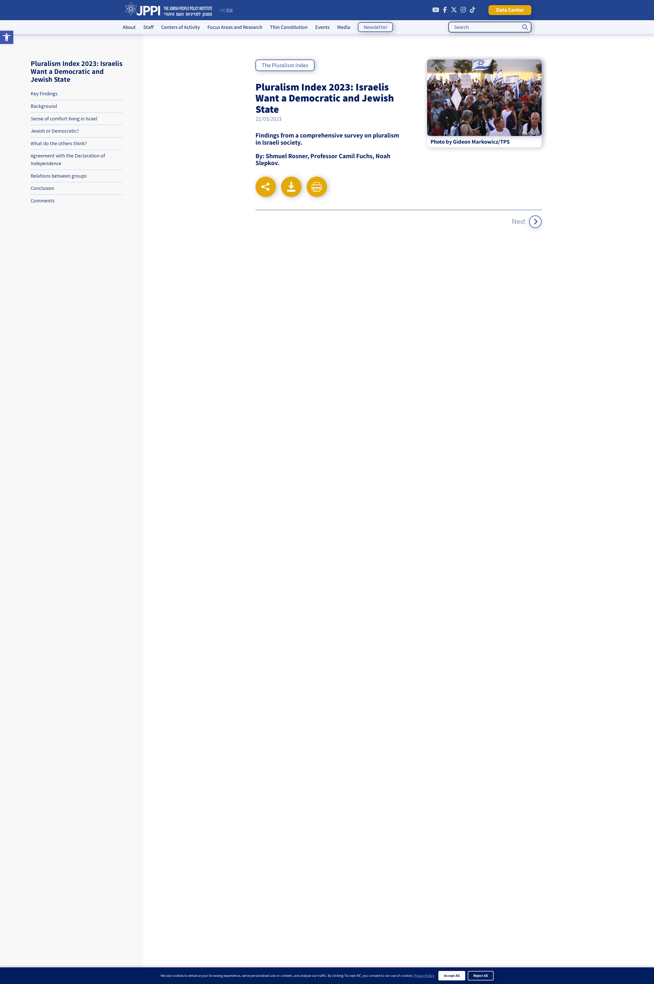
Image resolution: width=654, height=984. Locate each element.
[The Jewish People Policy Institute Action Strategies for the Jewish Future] (169, 10)
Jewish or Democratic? (55, 131)
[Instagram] (463, 10)
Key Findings (44, 93)
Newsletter (375, 27)
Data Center (510, 9)
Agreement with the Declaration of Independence (68, 159)
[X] (454, 10)
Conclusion (42, 188)
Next (518, 221)
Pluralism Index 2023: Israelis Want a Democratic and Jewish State (76, 71)
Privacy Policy (424, 975)
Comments (42, 200)
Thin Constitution (289, 27)
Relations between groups (59, 176)
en (230, 10)
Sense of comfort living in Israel (64, 118)
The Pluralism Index (285, 65)
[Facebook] (445, 10)
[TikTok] (472, 10)
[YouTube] (435, 10)
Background (44, 106)
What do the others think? (59, 143)
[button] (6, 37)
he (223, 10)
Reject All (480, 975)
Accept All (452, 975)
